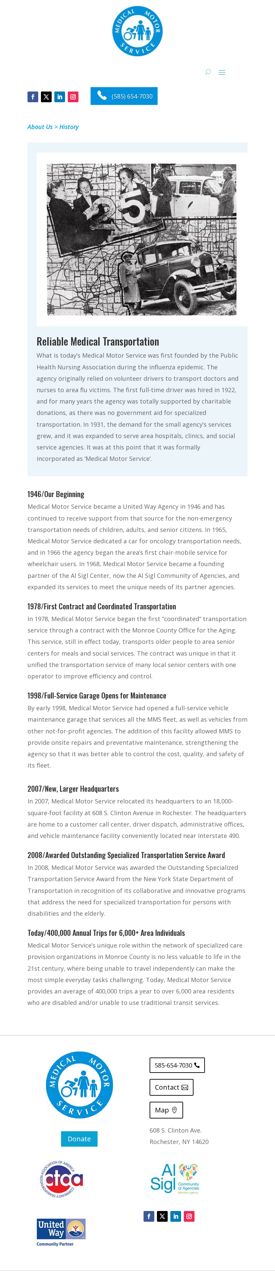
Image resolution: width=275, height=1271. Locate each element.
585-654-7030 (173, 1065)
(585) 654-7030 (132, 96)
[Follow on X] (46, 97)
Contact (167, 1087)
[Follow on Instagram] (73, 97)
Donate (79, 1138)
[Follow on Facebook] (33, 97)
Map (162, 1109)
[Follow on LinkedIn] (59, 97)
